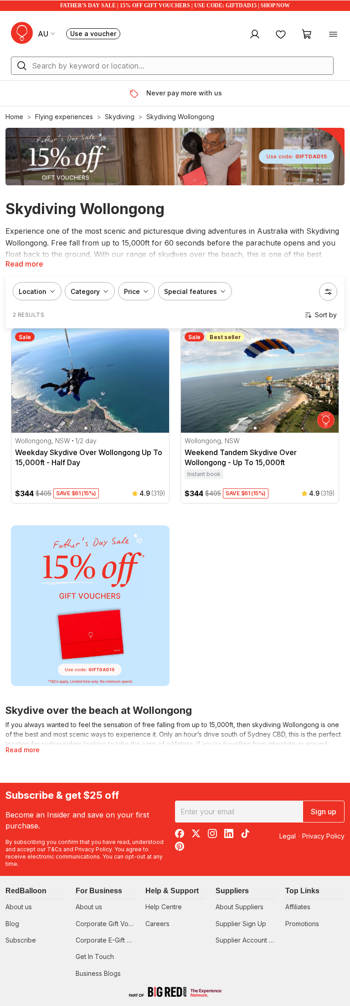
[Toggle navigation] (333, 34)
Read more (24, 263)
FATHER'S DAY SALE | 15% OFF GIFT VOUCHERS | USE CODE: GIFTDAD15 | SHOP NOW (175, 5)
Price (132, 291)
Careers (157, 923)
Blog (12, 923)
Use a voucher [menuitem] (95, 34)
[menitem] (280, 34)
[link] (90, 605)
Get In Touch (95, 956)
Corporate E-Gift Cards (110, 940)
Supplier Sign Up (241, 923)
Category (85, 291)
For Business (99, 891)
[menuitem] (253, 34)
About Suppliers (239, 907)
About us (18, 907)
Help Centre (163, 907)
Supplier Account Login (250, 940)
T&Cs (54, 849)
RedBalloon (25, 891)
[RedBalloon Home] (22, 33)
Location (32, 291)
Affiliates (297, 907)
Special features (190, 291)
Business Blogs (98, 973)
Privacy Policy (93, 849)
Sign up (323, 811)
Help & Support (172, 891)
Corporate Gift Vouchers (112, 923)
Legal (287, 836)
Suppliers (232, 891)
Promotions (302, 923)
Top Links (302, 891)
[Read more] (137, 94)
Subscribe (20, 940)
